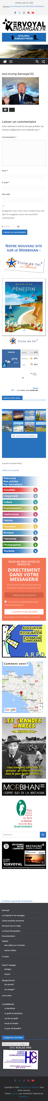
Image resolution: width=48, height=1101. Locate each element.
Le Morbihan (9, 1008)
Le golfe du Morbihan (13, 1013)
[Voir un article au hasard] (43, 61)
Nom (5, 170)
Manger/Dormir (8, 980)
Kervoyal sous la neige (11, 926)
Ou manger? (9, 989)
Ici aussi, (5, 956)
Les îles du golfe (11, 1018)
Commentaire (9, 137)
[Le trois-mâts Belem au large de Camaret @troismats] (30, 416)
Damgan (7, 969)
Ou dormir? (9, 984)
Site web (6, 194)
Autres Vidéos (10, 950)
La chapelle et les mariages (13, 915)
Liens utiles (7, 995)
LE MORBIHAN (8, 1004)
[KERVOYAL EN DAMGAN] (5, 61)
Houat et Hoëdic (11, 1023)
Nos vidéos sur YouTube (14, 945)
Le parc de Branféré (12, 1028)
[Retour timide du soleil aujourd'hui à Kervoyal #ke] (18, 416)
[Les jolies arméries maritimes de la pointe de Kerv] (30, 427)
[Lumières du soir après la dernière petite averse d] (7, 427)
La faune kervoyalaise (11, 931)
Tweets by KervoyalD (10, 470)
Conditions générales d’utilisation (16, 901)
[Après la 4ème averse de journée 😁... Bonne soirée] (41, 416)
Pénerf (7, 974)
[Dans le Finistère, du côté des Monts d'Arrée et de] (7, 416)
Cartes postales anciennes (13, 920)
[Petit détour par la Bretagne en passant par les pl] (18, 427)
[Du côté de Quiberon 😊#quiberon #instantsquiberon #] (41, 427)
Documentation (8, 936)
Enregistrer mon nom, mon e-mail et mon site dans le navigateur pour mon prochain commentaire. (23, 214)
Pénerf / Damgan (9, 965)
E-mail (5, 182)
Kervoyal (5, 910)
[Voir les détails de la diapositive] (24, 312)
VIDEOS (5, 941)
